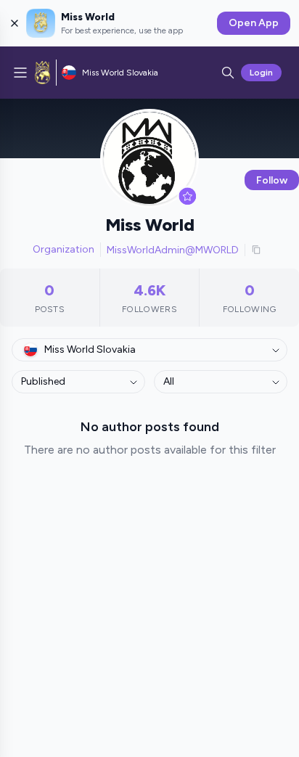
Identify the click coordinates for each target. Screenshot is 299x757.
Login (261, 72)
